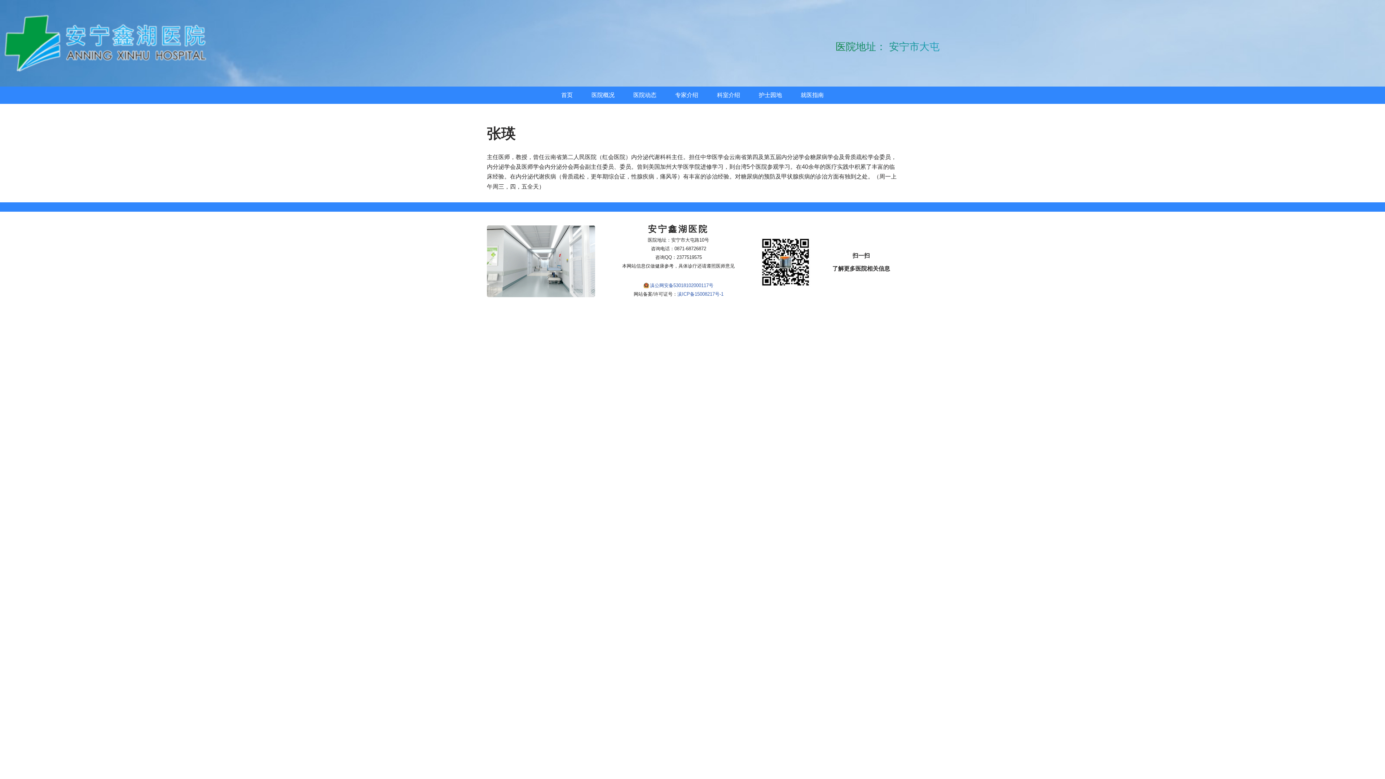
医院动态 (644, 95)
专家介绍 (686, 95)
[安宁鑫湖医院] (108, 43)
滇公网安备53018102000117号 (681, 285)
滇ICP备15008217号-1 (700, 294)
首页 (567, 95)
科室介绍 (728, 95)
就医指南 (812, 95)
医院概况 (603, 95)
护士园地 (770, 95)
